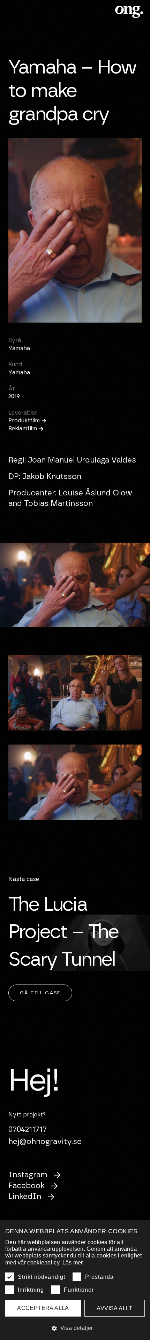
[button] (75, 1328)
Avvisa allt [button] (114, 1308)
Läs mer (72, 1262)
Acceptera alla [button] (43, 1308)
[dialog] (75, 1280)
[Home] (129, 12)
